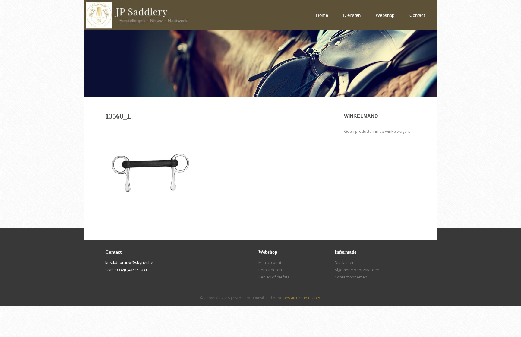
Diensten (352, 15)
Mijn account (269, 262)
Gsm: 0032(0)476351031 (126, 269)
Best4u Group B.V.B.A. (302, 297)
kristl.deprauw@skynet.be (129, 262)
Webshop (385, 15)
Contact (417, 15)
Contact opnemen (351, 277)
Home (322, 15)
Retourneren (270, 269)
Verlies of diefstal (274, 277)
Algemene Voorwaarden (357, 269)
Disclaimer (344, 262)
